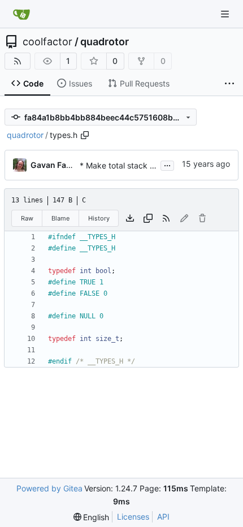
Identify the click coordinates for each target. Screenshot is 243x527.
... (167, 164)
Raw (27, 218)
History (99, 218)
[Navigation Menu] (226, 14)
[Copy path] (85, 135)
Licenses (133, 516)
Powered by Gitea (49, 488)
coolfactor (47, 41)
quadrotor (104, 41)
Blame (60, 218)
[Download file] (130, 218)
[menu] (91, 517)
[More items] (229, 84)
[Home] (21, 14)
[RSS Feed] (18, 61)
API (163, 516)
